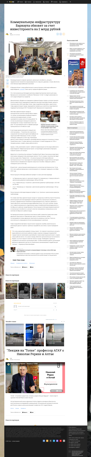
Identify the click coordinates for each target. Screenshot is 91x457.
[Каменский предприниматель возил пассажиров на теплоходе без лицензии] (55, 335)
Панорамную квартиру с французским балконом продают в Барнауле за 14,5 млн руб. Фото (77, 191)
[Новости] (24, 267)
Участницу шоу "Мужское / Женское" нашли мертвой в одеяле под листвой (77, 264)
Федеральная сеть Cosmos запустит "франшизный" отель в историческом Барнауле (77, 186)
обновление (32, 263)
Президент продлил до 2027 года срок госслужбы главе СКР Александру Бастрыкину (77, 282)
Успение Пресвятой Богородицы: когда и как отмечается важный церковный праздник (77, 138)
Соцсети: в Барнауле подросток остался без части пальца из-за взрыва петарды (77, 123)
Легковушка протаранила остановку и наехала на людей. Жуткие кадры (77, 55)
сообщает (22, 89)
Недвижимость (65, 1)
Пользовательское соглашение (77, 452)
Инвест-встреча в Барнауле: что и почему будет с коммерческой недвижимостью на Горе (77, 50)
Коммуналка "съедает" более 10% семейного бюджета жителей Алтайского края (77, 247)
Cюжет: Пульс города (19, 260)
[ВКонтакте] (61, 34)
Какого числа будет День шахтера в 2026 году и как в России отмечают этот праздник (77, 154)
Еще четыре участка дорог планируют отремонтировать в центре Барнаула (77, 169)
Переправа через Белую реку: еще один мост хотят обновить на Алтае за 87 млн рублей (77, 148)
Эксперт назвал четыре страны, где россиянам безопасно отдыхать (77, 253)
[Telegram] (57, 34)
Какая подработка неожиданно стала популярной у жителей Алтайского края (77, 242)
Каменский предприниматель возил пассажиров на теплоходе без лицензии (54, 341)
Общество (11, 34)
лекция (17, 408)
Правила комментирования (76, 453)
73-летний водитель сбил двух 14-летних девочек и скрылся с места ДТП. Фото (77, 218)
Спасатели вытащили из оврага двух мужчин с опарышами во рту (77, 273)
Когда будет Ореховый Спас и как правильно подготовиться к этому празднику (77, 196)
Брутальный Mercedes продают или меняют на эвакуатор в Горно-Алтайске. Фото (77, 159)
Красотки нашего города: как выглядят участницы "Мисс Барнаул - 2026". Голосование (76, 164)
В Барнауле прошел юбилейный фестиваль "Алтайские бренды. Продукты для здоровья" (77, 269)
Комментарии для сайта (51, 319)
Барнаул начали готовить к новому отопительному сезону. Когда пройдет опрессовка (49, 126)
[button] (33, 39)
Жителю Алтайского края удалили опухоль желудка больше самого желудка (77, 235)
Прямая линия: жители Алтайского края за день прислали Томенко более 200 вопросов (34, 341)
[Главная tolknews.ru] (11, 2)
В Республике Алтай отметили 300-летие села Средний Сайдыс (77, 277)
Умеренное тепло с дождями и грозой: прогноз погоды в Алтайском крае (76, 207)
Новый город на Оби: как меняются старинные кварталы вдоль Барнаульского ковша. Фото (77, 212)
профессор (23, 408)
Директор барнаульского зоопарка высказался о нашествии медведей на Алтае (77, 258)
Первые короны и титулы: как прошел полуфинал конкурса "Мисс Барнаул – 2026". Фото (76, 202)
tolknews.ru (74, 427)
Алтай (12, 408)
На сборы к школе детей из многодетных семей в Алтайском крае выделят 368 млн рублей (77, 118)
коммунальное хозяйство (21, 263)
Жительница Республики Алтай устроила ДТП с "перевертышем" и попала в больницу (77, 113)
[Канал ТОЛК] (31, 267)
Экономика (55, 1)
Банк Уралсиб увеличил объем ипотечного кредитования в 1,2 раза (77, 102)
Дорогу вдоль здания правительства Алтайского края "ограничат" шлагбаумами (77, 181)
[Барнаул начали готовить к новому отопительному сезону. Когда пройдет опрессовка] (50, 116)
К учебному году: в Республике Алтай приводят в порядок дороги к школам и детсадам (15, 341)
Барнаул (13, 263)
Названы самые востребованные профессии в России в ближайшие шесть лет (77, 224)
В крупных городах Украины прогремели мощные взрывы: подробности (76, 143)
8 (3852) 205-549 (73, 445)
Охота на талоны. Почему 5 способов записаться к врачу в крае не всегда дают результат (76, 174)
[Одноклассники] (64, 34)
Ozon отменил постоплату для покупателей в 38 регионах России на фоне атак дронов (77, 107)
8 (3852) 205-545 (73, 444)
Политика (47, 1)
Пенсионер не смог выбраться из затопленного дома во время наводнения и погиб (77, 44)
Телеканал (29, 1)
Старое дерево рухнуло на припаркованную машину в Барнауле (76, 287)
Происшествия (38, 1)
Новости (21, 1)
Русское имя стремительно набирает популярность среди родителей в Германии (76, 229)
